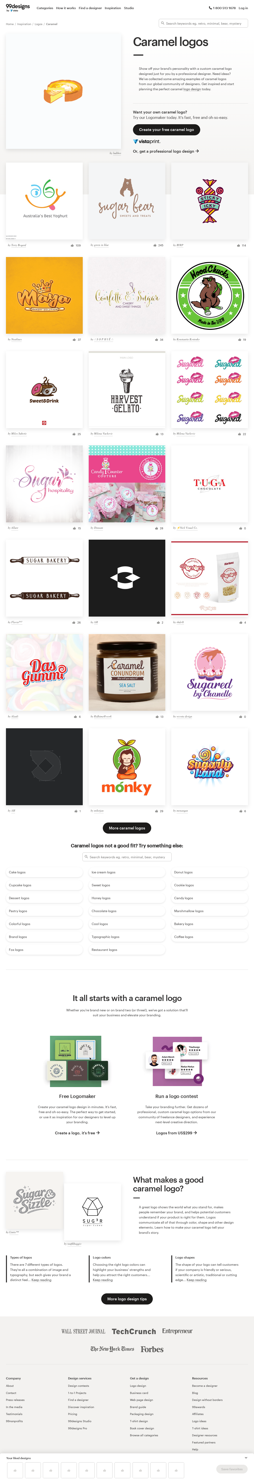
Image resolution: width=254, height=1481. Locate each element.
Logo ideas (199, 1421)
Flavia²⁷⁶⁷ (16, 622)
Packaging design (141, 1414)
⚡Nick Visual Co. (187, 528)
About (10, 1385)
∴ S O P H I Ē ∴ (103, 339)
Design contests (78, 1385)
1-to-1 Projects (77, 1393)
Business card (139, 1393)
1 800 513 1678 (224, 8)
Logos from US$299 (174, 1133)
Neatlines (16, 339)
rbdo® (180, 622)
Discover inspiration (81, 1407)
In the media (14, 1407)
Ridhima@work (103, 716)
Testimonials (14, 1414)
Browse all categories (144, 1435)
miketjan (99, 810)
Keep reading (41, 1280)
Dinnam (98, 528)
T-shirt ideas (200, 1428)
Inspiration (113, 8)
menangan (182, 810)
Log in (243, 8)
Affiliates (198, 1414)
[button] (246, 1457)
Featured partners (204, 1442)
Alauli (14, 716)
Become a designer (204, 1385)
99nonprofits (14, 1421)
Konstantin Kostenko (188, 339)
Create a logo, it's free (75, 1133)
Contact (11, 1393)
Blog (195, 1393)
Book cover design (142, 1428)
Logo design (138, 1385)
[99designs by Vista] (18, 8)
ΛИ (96, 622)
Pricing (72, 1414)
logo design (192, 89)
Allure (14, 528)
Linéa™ (13, 1232)
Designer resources (204, 1435)
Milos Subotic (19, 433)
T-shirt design (139, 1421)
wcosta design (184, 716)
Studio (129, 8)
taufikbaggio (74, 1243)
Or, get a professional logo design (163, 151)
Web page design (141, 1399)
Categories (45, 8)
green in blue (101, 245)
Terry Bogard (18, 245)
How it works (66, 8)
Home (10, 24)
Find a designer (90, 8)
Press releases (15, 1399)
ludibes (117, 153)
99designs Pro (77, 1428)
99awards (198, 1407)
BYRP (180, 245)
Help (195, 1449)
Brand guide (138, 1407)
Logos (39, 24)
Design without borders (207, 1399)
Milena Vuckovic (103, 433)
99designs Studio (79, 1421)
